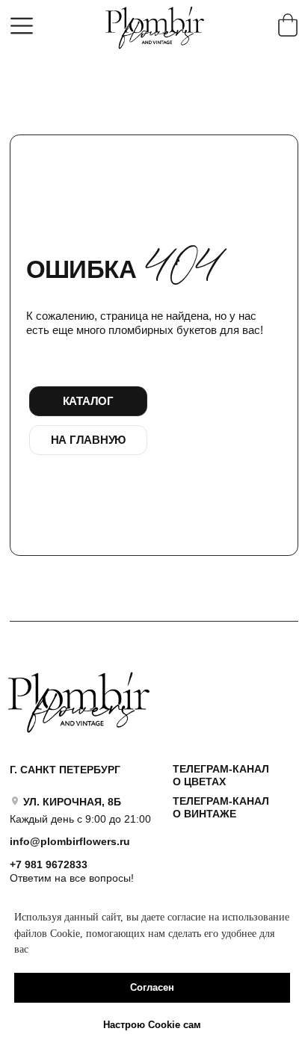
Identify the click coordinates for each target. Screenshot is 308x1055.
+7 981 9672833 (48, 864)
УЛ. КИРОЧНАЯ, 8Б (72, 802)
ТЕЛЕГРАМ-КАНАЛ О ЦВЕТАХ (221, 775)
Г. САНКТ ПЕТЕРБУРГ (65, 770)
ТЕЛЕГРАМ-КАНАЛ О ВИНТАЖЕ (221, 807)
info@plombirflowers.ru (70, 841)
